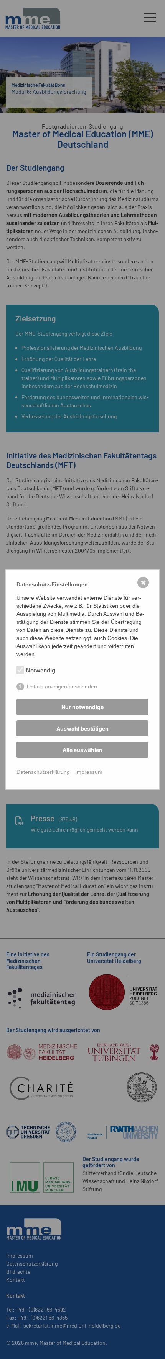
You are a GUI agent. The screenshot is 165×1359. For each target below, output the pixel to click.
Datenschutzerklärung (43, 772)
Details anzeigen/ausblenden (62, 687)
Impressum (88, 772)
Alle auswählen (82, 750)
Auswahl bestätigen (82, 728)
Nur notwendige (82, 707)
